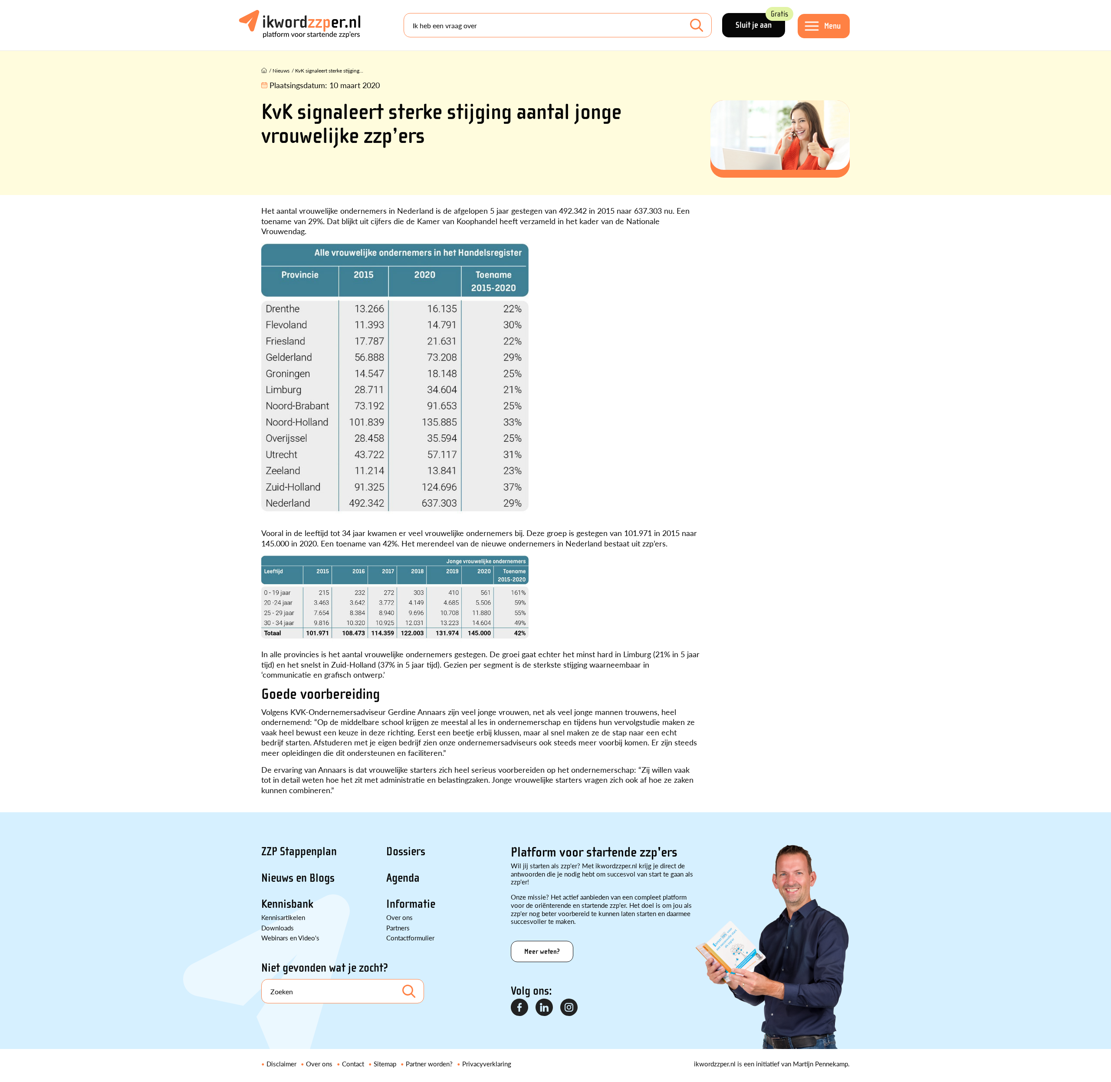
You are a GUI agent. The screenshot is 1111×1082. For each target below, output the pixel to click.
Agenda (403, 878)
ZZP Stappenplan (299, 851)
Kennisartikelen (283, 917)
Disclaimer (281, 1063)
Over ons (399, 917)
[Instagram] (569, 1008)
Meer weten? (542, 951)
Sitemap (385, 1063)
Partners (398, 927)
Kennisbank (287, 904)
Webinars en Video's (290, 937)
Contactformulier (410, 937)
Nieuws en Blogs (298, 878)
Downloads (277, 927)
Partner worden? (429, 1063)
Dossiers (405, 851)
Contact (353, 1063)
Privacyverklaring (486, 1063)
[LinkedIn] (545, 1008)
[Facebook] (520, 1008)
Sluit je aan (760, 21)
